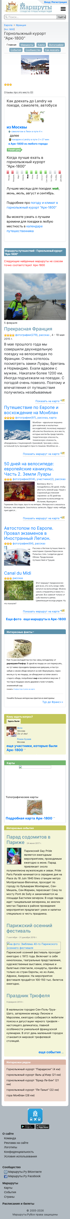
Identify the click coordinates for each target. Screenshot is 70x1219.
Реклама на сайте (16, 1142)
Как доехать (52, 49)
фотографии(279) (26, 334)
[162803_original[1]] (15, 856)
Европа (8, 25)
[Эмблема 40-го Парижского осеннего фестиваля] (35, 946)
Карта (41, 44)
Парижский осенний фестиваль (29, 928)
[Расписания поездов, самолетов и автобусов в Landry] (35, 116)
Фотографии (56, 44)
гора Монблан (15, 1095)
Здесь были (13, 721)
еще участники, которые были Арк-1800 (32, 748)
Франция (21, 25)
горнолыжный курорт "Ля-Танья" (28, 1089)
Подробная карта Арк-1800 (29, 818)
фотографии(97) (25, 417)
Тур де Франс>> (52, 702)
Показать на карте (47, 401)
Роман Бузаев (24, 739)
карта (52, 417)
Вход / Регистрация (55, 2)
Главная (11, 44)
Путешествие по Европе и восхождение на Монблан (31, 410)
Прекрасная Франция (28, 329)
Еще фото (13, 619)
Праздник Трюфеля (29, 995)
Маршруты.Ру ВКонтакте (25, 1171)
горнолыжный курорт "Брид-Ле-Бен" (30, 1080)
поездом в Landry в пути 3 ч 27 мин (30, 139)
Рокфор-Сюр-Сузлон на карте (24, 689)
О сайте (8, 1133)
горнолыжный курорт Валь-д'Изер (29, 1074)
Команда (10, 1138)
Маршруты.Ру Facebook (24, 1176)
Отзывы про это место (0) (18, 92)
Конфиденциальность (19, 1151)
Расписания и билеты (18, 1203)
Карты (8, 1187)
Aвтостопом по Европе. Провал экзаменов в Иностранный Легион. (28, 533)
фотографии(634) (24, 479)
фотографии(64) (23, 543)
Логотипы (10, 1147)
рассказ (44, 334)
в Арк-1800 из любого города (28, 143)
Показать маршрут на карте (41, 453)
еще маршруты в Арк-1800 (44, 619)
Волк (19, 728)
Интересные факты (19, 632)
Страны (9, 1196)
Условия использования (20, 1156)
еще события (50, 1052)
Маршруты (27, 44)
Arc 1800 (9, 29)
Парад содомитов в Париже (28, 839)
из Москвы (17, 127)
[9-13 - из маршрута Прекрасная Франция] (35, 296)
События (16, 49)
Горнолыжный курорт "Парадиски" (29, 1069)
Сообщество (33, 49)
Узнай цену (14, 149)
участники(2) (45, 479)
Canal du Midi (17, 573)
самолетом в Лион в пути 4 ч (26, 131)
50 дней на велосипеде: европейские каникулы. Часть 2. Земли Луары (29, 469)
